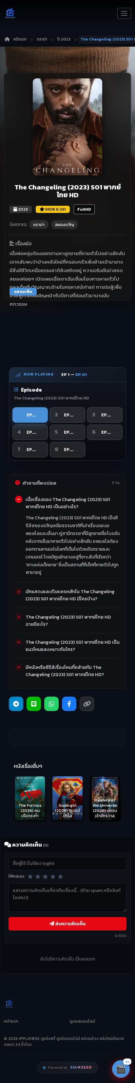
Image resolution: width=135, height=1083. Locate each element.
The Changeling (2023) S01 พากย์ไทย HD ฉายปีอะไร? (68, 620)
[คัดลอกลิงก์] (87, 704)
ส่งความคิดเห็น (70, 923)
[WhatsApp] (51, 704)
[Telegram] (16, 704)
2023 (22, 209)
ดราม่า (42, 39)
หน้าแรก (20, 39)
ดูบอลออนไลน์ (82, 1021)
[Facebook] (69, 704)
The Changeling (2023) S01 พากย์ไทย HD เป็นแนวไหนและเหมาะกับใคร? (73, 645)
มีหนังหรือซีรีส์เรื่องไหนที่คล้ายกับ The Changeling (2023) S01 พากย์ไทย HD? (65, 671)
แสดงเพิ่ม (23, 292)
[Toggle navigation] (124, 13)
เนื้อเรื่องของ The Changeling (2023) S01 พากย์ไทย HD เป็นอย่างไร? (68, 503)
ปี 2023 (63, 39)
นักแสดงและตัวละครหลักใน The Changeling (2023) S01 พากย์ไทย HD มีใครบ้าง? (70, 595)
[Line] (34, 704)
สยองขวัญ (64, 224)
